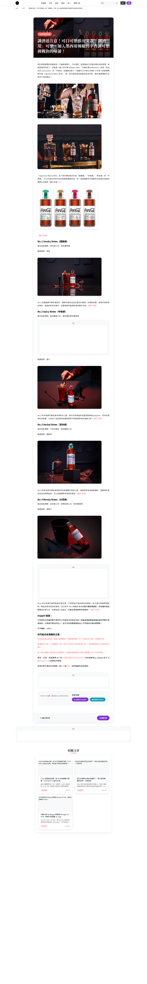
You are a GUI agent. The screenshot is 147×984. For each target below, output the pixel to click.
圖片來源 (42, 235)
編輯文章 (104, 718)
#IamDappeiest (78, 657)
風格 (62, 3)
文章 (50, 3)
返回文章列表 (45, 718)
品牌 (56, 3)
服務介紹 (77, 3)
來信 (62, 666)
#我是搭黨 (67, 657)
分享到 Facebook (80, 699)
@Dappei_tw (43, 660)
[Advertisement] (73, 339)
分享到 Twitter (98, 699)
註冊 (129, 3)
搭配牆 (43, 3)
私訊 (68, 666)
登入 (123, 3)
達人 (69, 3)
